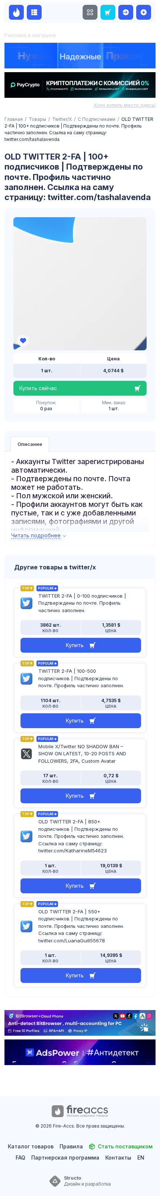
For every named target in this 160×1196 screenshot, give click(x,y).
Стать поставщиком (125, 1146)
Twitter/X (62, 119)
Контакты (118, 1157)
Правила (71, 1146)
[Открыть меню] (90, 12)
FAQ (20, 1157)
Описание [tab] (29, 444)
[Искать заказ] (107, 12)
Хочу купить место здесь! (125, 105)
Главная (13, 119)
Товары (37, 119)
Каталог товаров (31, 1146)
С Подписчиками (96, 119)
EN (140, 1157)
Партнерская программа (65, 1157)
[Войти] (125, 12)
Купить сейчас (38, 388)
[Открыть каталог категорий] (34, 12)
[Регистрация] (143, 12)
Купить (75, 645)
